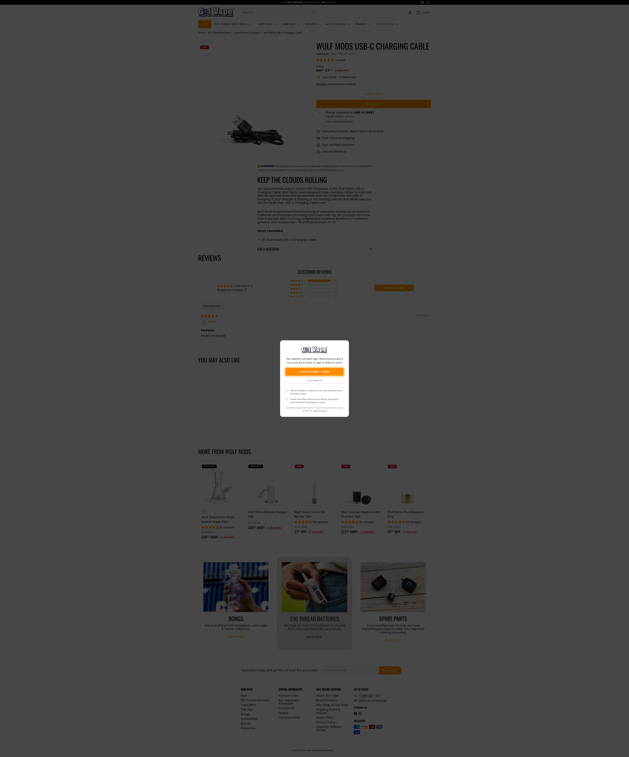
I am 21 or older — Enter (314, 371)
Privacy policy (320, 410)
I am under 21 (314, 380)
